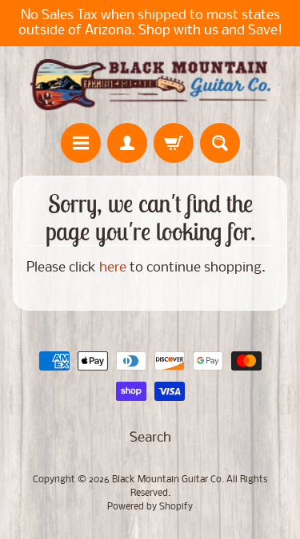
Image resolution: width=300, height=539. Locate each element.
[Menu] (81, 143)
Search (150, 438)
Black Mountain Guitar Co (167, 480)
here (112, 267)
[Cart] (174, 143)
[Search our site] (220, 143)
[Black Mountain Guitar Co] (150, 84)
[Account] (127, 143)
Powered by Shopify (150, 507)
